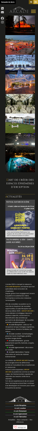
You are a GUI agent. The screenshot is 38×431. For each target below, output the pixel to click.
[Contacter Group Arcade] (2, 13)
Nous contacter (22, 420)
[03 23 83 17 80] (2, 9)
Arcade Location (15, 334)
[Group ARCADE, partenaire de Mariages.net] (20, 428)
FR (31, 2)
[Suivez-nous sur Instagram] (2, 23)
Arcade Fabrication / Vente (19, 352)
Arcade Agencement (16, 347)
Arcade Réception (15, 325)
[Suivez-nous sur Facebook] (2, 19)
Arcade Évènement (16, 341)
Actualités (11, 420)
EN (36, 2)
